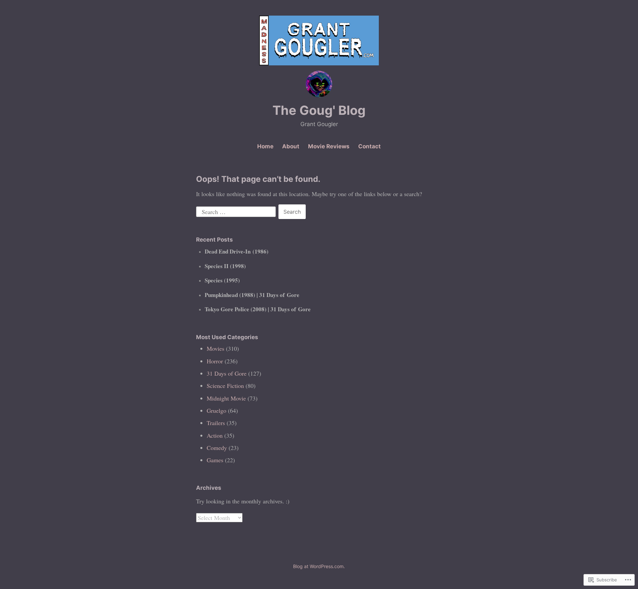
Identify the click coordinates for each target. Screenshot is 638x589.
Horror (215, 361)
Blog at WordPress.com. (319, 566)
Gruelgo (216, 410)
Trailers (216, 423)
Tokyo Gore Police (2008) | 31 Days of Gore (258, 309)
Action (215, 435)
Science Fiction (225, 386)
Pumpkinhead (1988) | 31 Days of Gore (252, 295)
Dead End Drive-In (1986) (236, 251)
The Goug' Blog (319, 110)
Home (265, 146)
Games (215, 460)
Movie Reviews (329, 146)
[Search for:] (236, 211)
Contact (369, 146)
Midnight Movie (226, 398)
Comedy (217, 448)
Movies (215, 348)
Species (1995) (222, 280)
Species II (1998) (225, 266)
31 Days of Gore (227, 373)
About (290, 146)
